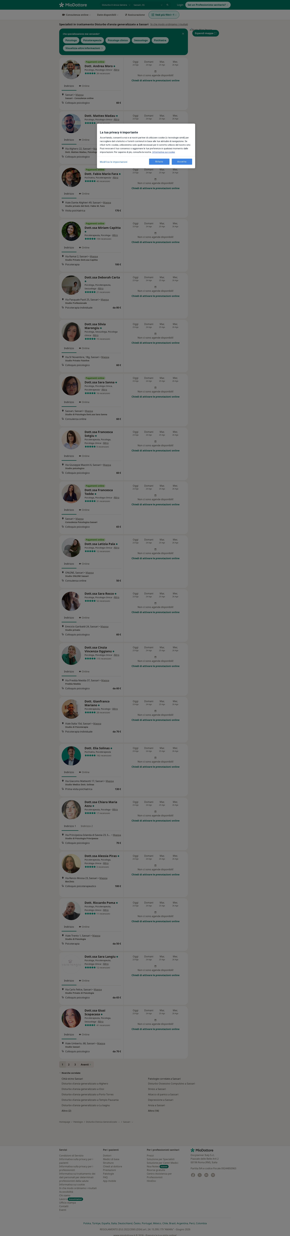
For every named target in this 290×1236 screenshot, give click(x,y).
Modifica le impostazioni (113, 162)
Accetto (181, 161)
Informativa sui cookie (163, 152)
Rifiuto (159, 161)
